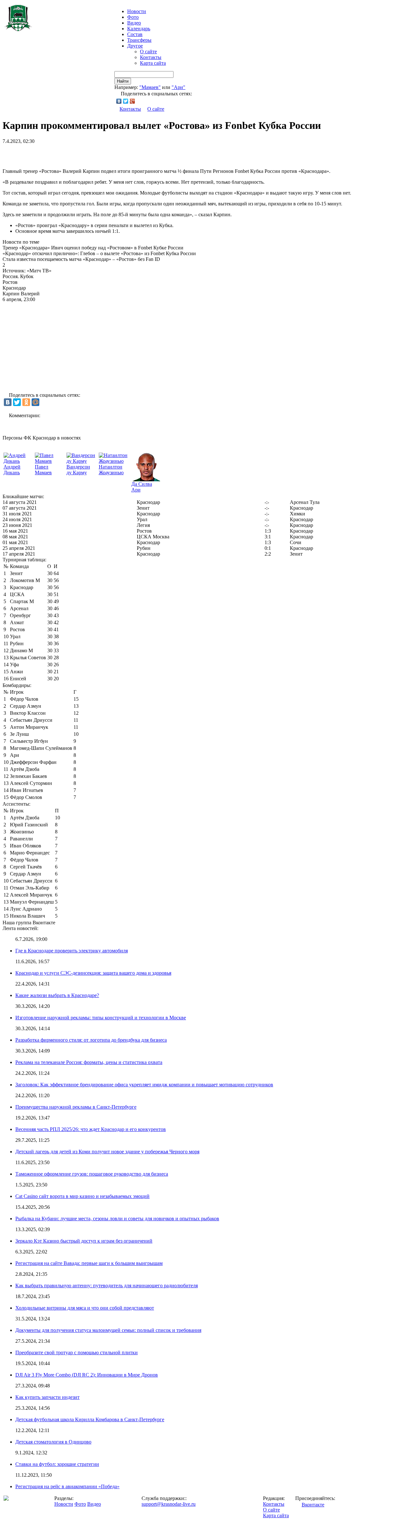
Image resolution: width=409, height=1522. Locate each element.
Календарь (138, 28)
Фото (133, 17)
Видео (134, 23)
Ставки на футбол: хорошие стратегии (57, 1464)
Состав (135, 34)
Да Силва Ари (141, 486)
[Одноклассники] (26, 402)
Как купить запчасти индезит (47, 1397)
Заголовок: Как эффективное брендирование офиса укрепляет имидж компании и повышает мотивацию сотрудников (144, 1084)
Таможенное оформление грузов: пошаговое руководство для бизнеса (91, 1174)
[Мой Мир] (35, 402)
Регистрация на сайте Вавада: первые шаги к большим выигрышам (89, 1263)
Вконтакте (313, 1504)
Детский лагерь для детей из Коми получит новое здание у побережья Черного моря (107, 1151)
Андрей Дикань (12, 469)
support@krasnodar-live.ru (169, 1504)
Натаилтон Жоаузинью (111, 469)
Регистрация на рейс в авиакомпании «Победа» (67, 1486)
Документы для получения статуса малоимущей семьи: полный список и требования (108, 1330)
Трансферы (139, 40)
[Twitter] (125, 101)
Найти (122, 81)
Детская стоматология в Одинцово (53, 1441)
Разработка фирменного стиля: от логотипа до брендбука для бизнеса (91, 1040)
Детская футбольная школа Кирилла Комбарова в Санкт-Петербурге (89, 1419)
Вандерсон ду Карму (78, 469)
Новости (63, 1504)
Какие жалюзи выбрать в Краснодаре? (57, 995)
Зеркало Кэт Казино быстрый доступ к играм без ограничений (83, 1241)
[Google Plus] (132, 101)
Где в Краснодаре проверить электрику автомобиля (71, 950)
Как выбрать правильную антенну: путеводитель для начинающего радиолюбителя (106, 1285)
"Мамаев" (150, 87)
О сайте (148, 51)
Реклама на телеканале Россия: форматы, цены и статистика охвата (88, 1062)
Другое (135, 45)
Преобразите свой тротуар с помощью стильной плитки (76, 1352)
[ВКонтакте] (119, 101)
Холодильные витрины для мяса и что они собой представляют (84, 1308)
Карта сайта (153, 63)
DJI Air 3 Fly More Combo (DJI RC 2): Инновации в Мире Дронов (86, 1375)
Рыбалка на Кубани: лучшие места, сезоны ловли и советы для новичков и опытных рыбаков (117, 1218)
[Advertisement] (77, 153)
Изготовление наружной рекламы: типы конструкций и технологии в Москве (100, 1017)
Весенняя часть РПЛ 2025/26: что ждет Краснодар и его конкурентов (90, 1129)
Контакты (150, 57)
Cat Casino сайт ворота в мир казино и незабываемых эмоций (82, 1196)
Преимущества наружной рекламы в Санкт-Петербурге (75, 1107)
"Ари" (178, 87)
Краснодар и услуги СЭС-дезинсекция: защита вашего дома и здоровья (93, 973)
